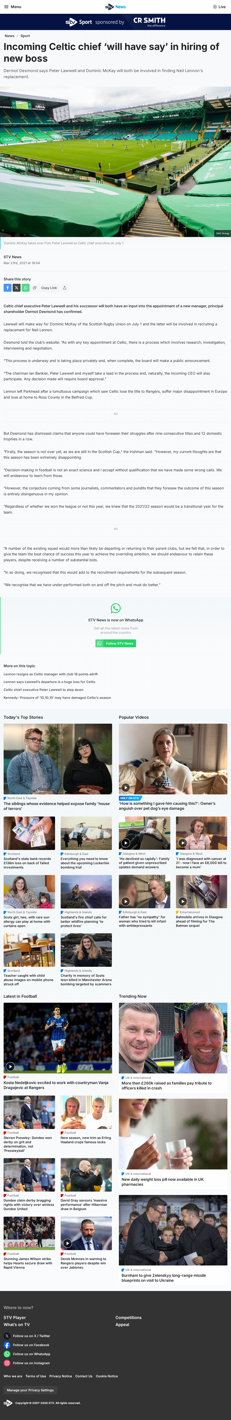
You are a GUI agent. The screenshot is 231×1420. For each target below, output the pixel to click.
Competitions (129, 1317)
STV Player (15, 1317)
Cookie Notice (107, 1376)
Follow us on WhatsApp (31, 1354)
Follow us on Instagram (31, 1363)
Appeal (122, 1324)
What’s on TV (17, 1324)
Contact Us (83, 1376)
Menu (16, 7)
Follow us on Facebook (31, 1345)
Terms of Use (35, 1376)
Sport (25, 36)
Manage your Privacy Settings (30, 1390)
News (9, 36)
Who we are (13, 1376)
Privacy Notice (60, 1376)
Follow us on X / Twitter (31, 1336)
